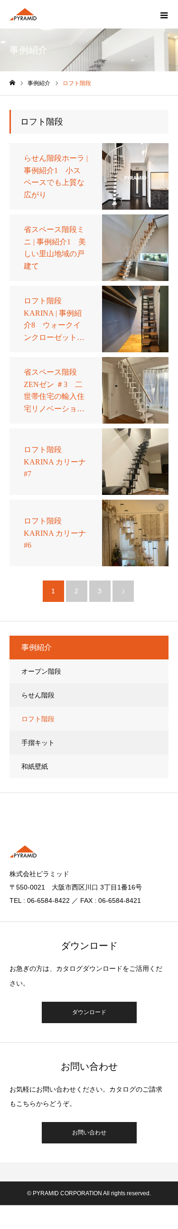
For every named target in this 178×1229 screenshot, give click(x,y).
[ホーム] (12, 83)
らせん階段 (38, 695)
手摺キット (38, 742)
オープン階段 (41, 671)
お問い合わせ (89, 1132)
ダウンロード (89, 1012)
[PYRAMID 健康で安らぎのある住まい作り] (23, 14)
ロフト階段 (38, 719)
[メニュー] (163, 14)
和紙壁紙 (34, 766)
